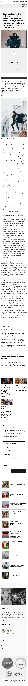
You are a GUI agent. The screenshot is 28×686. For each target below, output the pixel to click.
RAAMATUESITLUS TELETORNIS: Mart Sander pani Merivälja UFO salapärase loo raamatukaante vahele (6, 392)
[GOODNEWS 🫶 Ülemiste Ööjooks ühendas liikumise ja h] (19, 596)
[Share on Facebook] (11, 69)
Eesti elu (5, 329)
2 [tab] (3, 668)
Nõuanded (20, 480)
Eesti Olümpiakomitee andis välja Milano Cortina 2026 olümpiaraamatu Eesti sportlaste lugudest (6, 413)
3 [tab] (5, 668)
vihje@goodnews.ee (6, 621)
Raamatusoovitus (16, 62)
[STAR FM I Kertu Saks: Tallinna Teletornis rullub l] (7, 596)
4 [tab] (6, 668)
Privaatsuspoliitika (5, 646)
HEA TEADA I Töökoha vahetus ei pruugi (16, 514)
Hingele (7, 10)
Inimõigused (20, 551)
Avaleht (4, 654)
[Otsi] (18, 471)
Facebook (14, 1)
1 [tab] (2, 668)
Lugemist (11, 10)
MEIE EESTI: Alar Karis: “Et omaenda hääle (17, 574)
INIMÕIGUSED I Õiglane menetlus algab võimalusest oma (17, 555)
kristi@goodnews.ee (10, 633)
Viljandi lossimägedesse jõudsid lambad (12, 357)
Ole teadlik (20, 511)
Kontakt (23, 654)
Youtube (23, 1)
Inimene (19, 491)
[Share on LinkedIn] (15, 69)
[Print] (17, 69)
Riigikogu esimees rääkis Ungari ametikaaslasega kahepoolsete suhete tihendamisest (12, 335)
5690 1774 (9, 631)
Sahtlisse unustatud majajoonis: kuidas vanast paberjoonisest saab (17, 565)
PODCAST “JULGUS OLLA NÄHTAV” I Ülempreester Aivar (17, 494)
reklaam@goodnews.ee (12, 649)
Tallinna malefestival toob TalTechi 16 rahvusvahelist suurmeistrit (17, 525)
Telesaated (20, 541)
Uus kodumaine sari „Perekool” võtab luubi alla (17, 544)
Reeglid (9, 654)
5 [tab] (7, 668)
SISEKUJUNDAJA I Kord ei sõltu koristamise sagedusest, (18, 483)
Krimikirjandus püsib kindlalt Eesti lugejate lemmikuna (21, 389)
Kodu (4, 10)
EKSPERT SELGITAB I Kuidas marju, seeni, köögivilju (18, 504)
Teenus (19, 561)
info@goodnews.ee (5, 641)
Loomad (9, 353)
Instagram (19, 1)
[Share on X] (13, 69)
